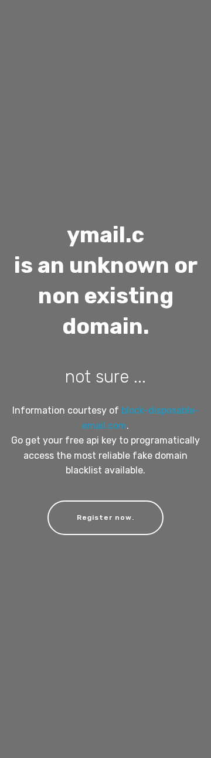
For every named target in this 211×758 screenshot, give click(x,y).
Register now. (105, 517)
